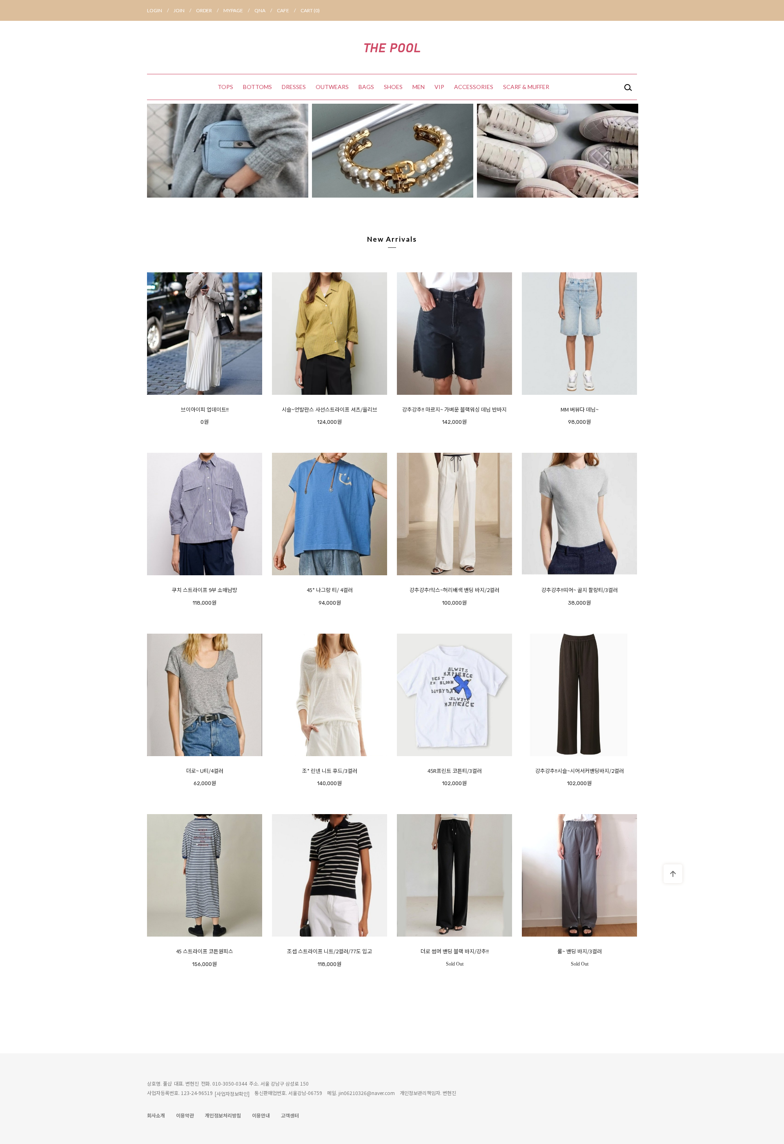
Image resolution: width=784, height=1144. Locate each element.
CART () (310, 10)
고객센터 (290, 1115)
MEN (418, 86)
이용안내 (261, 1115)
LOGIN (158, 10)
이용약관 (185, 1115)
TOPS (225, 86)
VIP (439, 86)
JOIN (182, 10)
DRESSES (294, 86)
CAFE (286, 10)
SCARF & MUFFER (526, 86)
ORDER (207, 10)
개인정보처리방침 (223, 1115)
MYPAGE (236, 10)
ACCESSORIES (473, 86)
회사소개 (156, 1115)
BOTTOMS (257, 86)
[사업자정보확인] (232, 1093)
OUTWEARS (332, 86)
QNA (263, 10)
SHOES (393, 86)
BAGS (366, 86)
